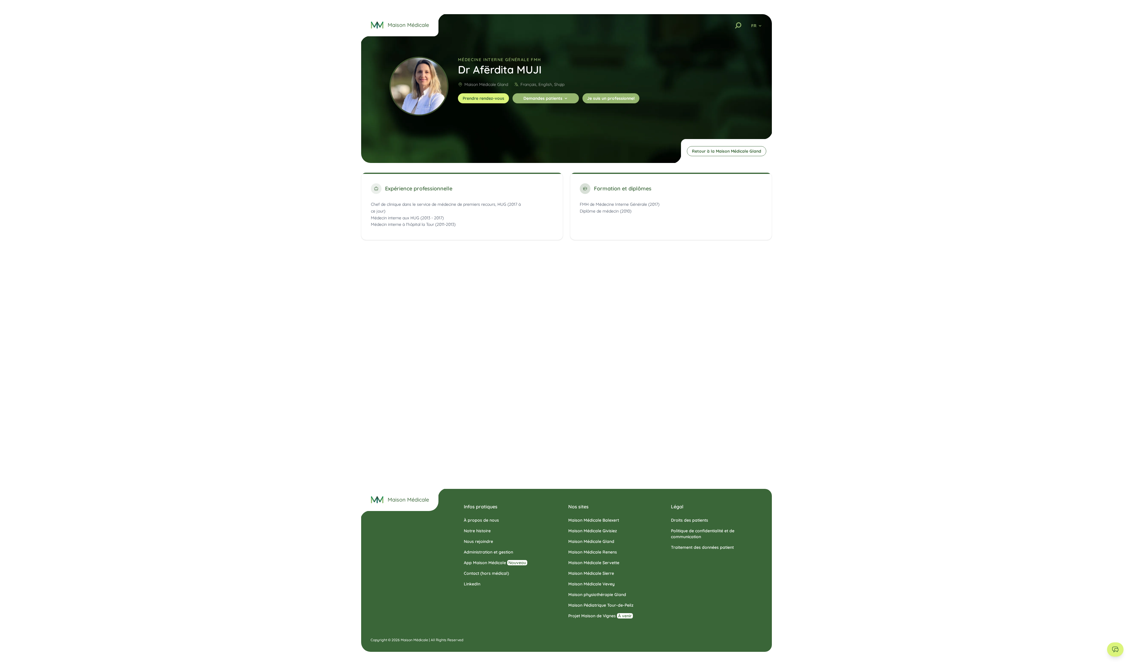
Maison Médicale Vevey (591, 584)
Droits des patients (689, 520)
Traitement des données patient (702, 547)
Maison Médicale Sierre (591, 573)
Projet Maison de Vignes (600, 615)
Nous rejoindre (478, 541)
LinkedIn (472, 584)
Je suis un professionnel (611, 98)
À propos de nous (481, 520)
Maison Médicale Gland (486, 84)
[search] (738, 25)
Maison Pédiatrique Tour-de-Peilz (600, 605)
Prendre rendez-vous (483, 98)
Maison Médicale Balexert (593, 520)
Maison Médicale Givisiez (592, 530)
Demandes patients (542, 98)
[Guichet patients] (1115, 649)
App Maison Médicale (495, 562)
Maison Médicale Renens (592, 552)
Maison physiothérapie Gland (597, 594)
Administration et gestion (488, 552)
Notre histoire (477, 530)
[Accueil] (377, 500)
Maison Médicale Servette (593, 562)
